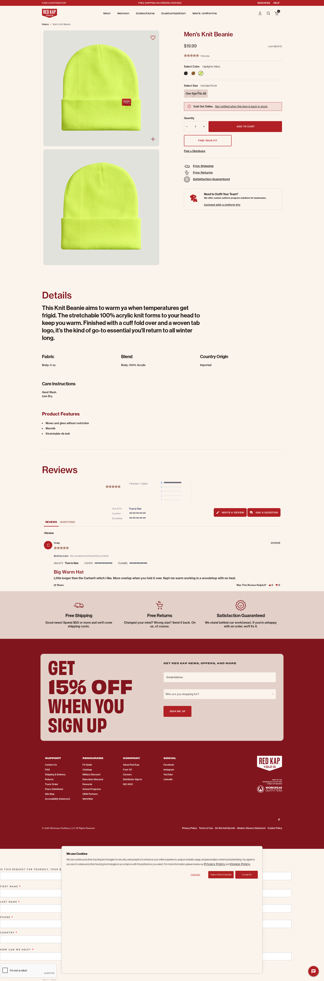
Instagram (169, 769)
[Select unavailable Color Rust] (193, 73)
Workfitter (87, 798)
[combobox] (220, 694)
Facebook (169, 764)
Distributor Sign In (132, 779)
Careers (127, 774)
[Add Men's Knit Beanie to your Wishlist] (153, 37)
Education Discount (92, 779)
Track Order (51, 784)
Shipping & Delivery (55, 774)
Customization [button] (173, 13)
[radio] (172, 483)
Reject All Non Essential (221, 874)
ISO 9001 (128, 784)
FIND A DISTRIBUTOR (54, 2)
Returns (49, 779)
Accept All (246, 874)
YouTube (168, 774)
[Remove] (186, 126)
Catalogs (87, 769)
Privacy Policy (189, 828)
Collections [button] (145, 13)
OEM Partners (90, 794)
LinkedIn (168, 779)
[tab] (230, 512)
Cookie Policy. (240, 864)
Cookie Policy (275, 828)
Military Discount (91, 774)
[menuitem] (107, 13)
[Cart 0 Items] (276, 14)
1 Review (204, 56)
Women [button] (123, 13)
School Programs (91, 789)
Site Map (49, 794)
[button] (260, 13)
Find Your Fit (207, 140)
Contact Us (51, 764)
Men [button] (106, 13)
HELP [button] (276, 2)
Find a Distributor (195, 151)
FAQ (47, 769)
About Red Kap (131, 764)
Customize (195, 874)
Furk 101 (127, 769)
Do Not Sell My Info (225, 828)
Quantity (189, 118)
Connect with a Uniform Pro (222, 204)
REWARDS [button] (263, 2)
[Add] (204, 126)
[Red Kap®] (49, 13)
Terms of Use (206, 828)
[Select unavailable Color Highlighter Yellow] (201, 73)
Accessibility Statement (57, 798)
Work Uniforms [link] (204, 13)
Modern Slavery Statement (251, 828)
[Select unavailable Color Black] (186, 73)
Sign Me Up (177, 711)
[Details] (153, 139)
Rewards (87, 784)
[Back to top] (279, 816)
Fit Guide (87, 764)
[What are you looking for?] (269, 13)
